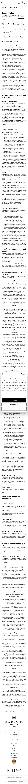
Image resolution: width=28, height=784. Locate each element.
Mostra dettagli (20, 396)
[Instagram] (15, 727)
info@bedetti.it (14, 737)
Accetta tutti (14, 400)
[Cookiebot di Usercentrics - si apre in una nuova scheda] (21, 374)
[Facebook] (13, 727)
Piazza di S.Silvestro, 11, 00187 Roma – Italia (14, 732)
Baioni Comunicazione (12, 781)
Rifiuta (14, 408)
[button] (2, 3)
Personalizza (13, 404)
